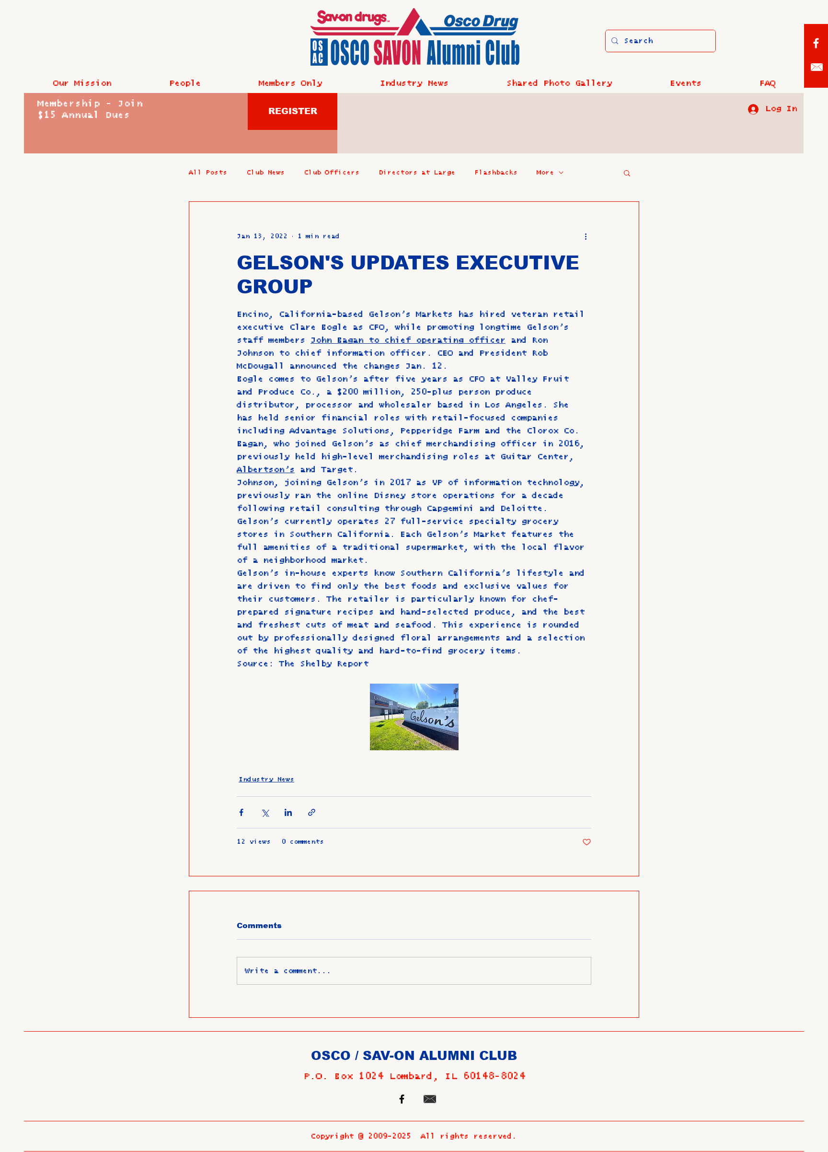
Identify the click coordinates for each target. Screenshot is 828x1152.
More (545, 172)
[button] (185, 83)
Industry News (266, 779)
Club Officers (331, 172)
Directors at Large (417, 172)
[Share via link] (311, 812)
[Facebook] (816, 43)
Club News (265, 172)
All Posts (208, 172)
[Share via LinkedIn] (288, 812)
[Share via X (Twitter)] (264, 812)
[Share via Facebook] (241, 812)
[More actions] (585, 236)
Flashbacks (496, 172)
